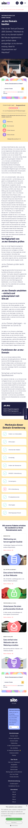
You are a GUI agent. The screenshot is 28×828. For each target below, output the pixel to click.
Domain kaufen (14, 740)
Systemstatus (14, 767)
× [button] (26, 805)
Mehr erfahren (7, 550)
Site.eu (14, 799)
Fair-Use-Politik (14, 774)
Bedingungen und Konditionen (14, 772)
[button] (14, 825)
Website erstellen (14, 753)
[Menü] (25, 2)
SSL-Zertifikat (14, 748)
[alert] (14, 816)
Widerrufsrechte (14, 776)
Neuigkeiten (14, 764)
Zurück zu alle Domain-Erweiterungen (14, 9)
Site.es (14, 802)
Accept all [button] (14, 819)
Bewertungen (14, 769)
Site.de (14, 794)
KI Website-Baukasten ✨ (14, 750)
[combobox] (14, 727)
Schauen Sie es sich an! (13, 139)
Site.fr (14, 797)
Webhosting (14, 743)
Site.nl (14, 792)
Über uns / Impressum (14, 762)
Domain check (14, 736)
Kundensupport (14, 783)
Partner (14, 755)
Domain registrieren (14, 738)
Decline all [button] (14, 822)
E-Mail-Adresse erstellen (14, 745)
